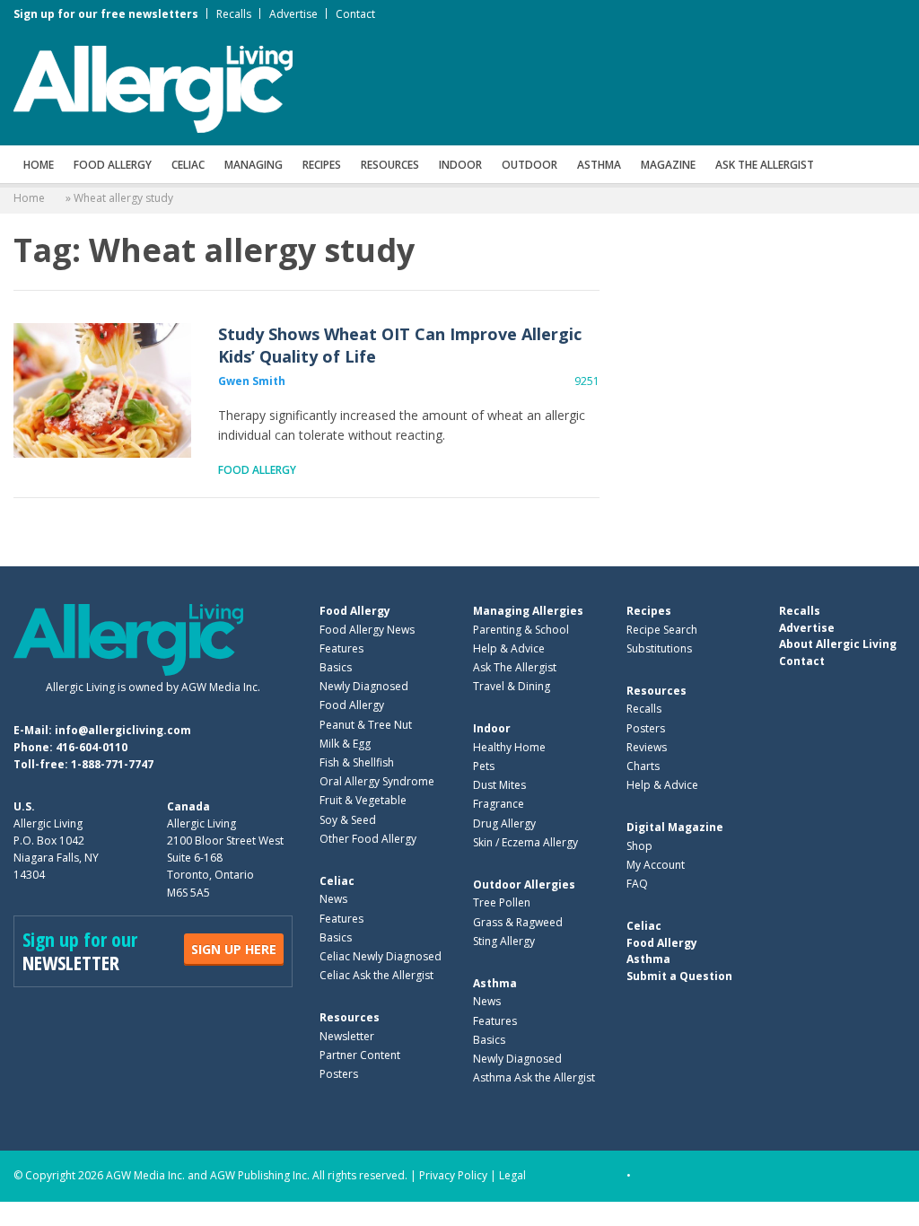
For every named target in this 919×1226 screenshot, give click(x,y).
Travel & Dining (511, 686)
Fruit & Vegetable (363, 800)
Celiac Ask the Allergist (376, 975)
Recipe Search (661, 629)
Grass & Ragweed (518, 922)
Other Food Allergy (367, 838)
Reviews (646, 747)
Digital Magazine (674, 827)
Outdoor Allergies (524, 884)
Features (341, 648)
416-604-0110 (91, 747)
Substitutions (659, 648)
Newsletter (346, 1036)
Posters (338, 1074)
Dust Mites (499, 785)
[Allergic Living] (153, 88)
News (333, 898)
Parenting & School (521, 629)
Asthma (599, 164)
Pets (484, 766)
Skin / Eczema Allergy (525, 842)
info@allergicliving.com (123, 730)
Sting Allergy (504, 941)
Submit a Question (679, 976)
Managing (253, 164)
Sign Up (233, 949)
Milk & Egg (345, 743)
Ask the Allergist (764, 164)
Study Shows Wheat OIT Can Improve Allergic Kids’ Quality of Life (102, 390)
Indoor (460, 164)
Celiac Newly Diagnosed (380, 956)
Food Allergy (113, 164)
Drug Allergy (504, 823)
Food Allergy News (367, 629)
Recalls (233, 14)
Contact (355, 14)
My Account (655, 864)
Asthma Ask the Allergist (534, 1077)
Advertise (293, 14)
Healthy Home (509, 747)
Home (38, 164)
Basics (335, 667)
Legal (512, 1175)
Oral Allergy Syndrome (376, 781)
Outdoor (529, 164)
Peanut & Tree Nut (365, 724)
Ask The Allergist (514, 667)
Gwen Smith (251, 381)
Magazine (668, 164)
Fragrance (498, 803)
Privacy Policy (453, 1175)
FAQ (637, 883)
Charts (643, 766)
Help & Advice (509, 648)
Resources (390, 164)
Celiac (188, 164)
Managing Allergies (528, 610)
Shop (639, 846)
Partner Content (359, 1055)
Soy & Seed (347, 820)
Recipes (321, 164)
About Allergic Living (838, 644)
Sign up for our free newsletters (105, 14)
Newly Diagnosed (363, 686)
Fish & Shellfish (356, 762)
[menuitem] (38, 164)
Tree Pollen (501, 902)
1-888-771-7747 (112, 764)
